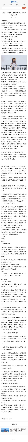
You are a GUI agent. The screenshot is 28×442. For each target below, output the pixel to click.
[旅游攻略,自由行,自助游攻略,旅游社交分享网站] (14, 1)
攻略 (17, 4)
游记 (11, 4)
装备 (24, 4)
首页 (4, 4)
